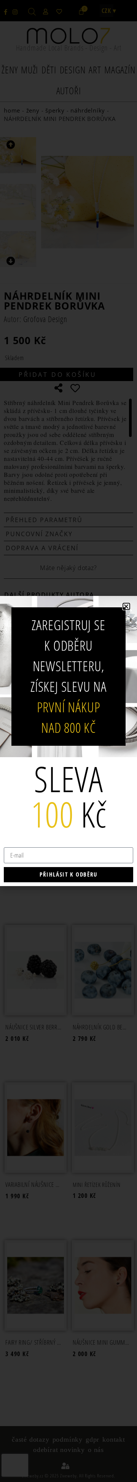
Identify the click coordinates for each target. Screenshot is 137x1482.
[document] (68, 741)
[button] (126, 606)
